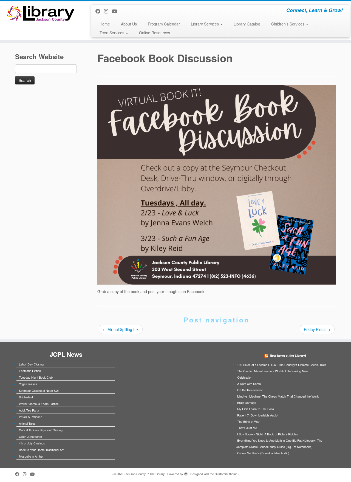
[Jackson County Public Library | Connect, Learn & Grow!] (40, 13)
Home (105, 24)
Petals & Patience (30, 417)
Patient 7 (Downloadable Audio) (258, 415)
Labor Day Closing (31, 364)
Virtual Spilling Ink (120, 329)
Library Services (205, 24)
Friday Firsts (317, 329)
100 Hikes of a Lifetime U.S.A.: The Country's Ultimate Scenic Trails (282, 364)
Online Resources (154, 32)
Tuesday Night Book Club (36, 377)
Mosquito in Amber (31, 456)
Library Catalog (247, 24)
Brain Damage (246, 402)
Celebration (244, 377)
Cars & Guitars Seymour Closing (41, 430)
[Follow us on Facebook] (99, 11)
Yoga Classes (28, 384)
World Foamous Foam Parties (39, 403)
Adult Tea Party (29, 410)
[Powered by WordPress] (186, 473)
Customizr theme (226, 474)
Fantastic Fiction (30, 370)
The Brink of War (248, 421)
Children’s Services (288, 24)
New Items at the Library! (288, 355)
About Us (129, 24)
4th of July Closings (32, 443)
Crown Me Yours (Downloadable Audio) (263, 453)
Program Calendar (164, 24)
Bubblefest (26, 397)
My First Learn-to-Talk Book (255, 409)
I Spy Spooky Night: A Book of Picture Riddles (267, 434)
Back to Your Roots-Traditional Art (41, 449)
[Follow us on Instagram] (108, 11)
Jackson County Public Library (144, 474)
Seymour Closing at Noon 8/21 (39, 390)
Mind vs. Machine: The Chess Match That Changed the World (278, 396)
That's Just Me (247, 428)
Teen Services (112, 32)
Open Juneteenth (30, 436)
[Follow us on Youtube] (116, 11)
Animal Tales (27, 423)
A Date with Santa (249, 383)
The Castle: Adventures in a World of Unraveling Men (272, 371)
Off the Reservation (250, 390)
